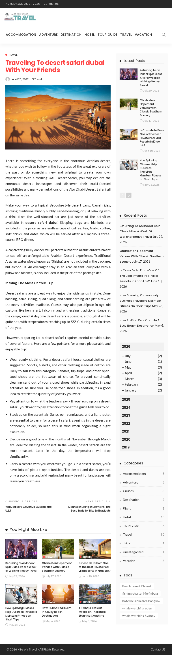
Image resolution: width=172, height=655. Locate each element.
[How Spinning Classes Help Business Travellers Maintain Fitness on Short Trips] (21, 594)
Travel (126, 34)
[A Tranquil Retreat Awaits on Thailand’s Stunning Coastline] (95, 594)
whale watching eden (137, 608)
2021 (125, 431)
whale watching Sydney (138, 616)
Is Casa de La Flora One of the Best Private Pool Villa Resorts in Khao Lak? (95, 567)
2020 (126, 439)
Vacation (143, 34)
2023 (126, 415)
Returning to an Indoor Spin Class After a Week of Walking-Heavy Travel (21, 567)
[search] (164, 35)
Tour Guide (107, 34)
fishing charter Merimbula (140, 593)
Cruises (143, 491)
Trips (143, 543)
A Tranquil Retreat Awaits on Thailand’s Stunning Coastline (92, 612)
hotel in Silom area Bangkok (141, 601)
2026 (126, 346)
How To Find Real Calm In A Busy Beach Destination (56, 612)
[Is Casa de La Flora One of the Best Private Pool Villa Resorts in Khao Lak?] (95, 549)
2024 (126, 407)
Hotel (90, 34)
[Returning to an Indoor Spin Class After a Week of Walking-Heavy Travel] (21, 549)
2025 (126, 399)
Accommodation (21, 34)
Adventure (48, 34)
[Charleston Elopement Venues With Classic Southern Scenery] (58, 549)
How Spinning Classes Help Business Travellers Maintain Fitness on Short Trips (21, 613)
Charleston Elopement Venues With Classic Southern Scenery (57, 567)
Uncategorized (143, 552)
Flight (143, 508)
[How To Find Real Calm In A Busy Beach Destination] (58, 594)
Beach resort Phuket (136, 586)
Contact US (51, 4)
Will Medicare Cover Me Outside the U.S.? (28, 508)
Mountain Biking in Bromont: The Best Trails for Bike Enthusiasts (89, 508)
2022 (126, 423)
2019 (126, 447)
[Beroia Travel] (21, 17)
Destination (71, 34)
